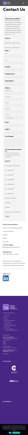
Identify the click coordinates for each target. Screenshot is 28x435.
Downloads (6, 315)
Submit (7, 216)
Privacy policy (16, 432)
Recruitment (7, 327)
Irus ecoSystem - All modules (12, 165)
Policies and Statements (9, 320)
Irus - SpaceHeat (9, 170)
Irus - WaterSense (9, 184)
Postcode (7, 108)
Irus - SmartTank (9, 175)
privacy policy (12, 34)
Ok (10, 432)
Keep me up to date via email (12, 43)
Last (6, 60)
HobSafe (7, 207)
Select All (7, 38)
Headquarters (6, 353)
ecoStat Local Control (10, 198)
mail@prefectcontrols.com (12, 247)
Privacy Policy (7, 322)
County (7, 102)
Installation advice (8, 323)
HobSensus (8, 202)
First (6, 53)
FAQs (5, 317)
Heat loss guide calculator (10, 325)
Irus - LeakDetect (9, 189)
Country (7, 114)
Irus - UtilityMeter (9, 179)
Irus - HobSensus (9, 193)
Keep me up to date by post (12, 47)
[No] (26, 429)
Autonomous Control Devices (12, 212)
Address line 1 (8, 90)
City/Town (7, 96)
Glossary (6, 318)
